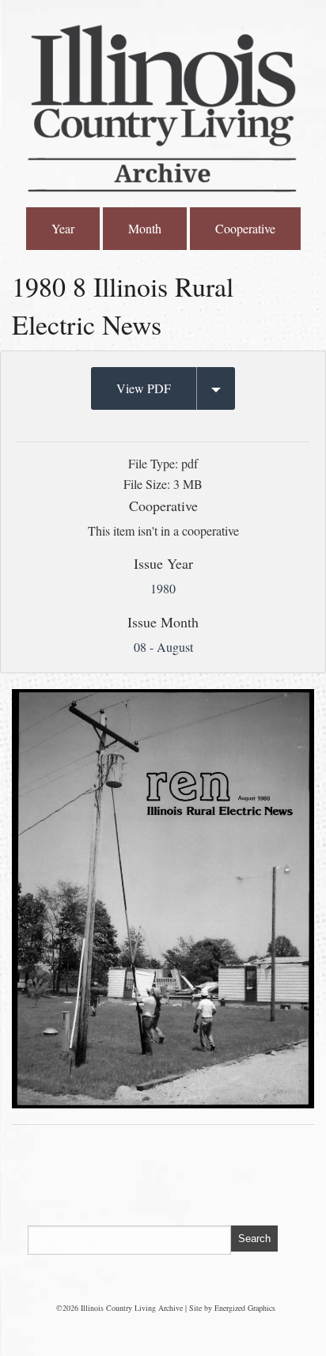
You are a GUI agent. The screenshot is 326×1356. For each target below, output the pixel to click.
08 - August (163, 646)
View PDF (143, 388)
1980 (163, 588)
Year (62, 228)
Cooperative (245, 228)
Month (144, 228)
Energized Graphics (244, 1307)
